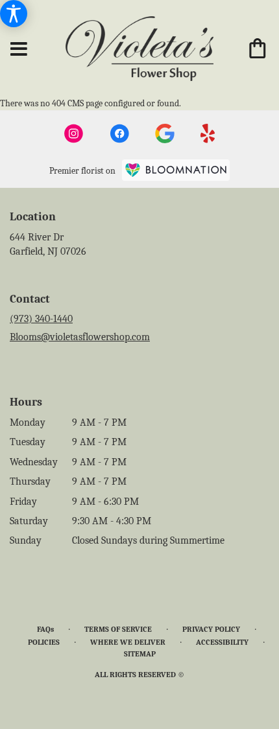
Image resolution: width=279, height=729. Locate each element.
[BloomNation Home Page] (176, 170)
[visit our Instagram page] (74, 133)
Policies (44, 642)
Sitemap (140, 653)
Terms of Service (118, 629)
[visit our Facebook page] (119, 133)
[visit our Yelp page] (208, 133)
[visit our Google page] (165, 133)
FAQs (45, 629)
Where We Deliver (127, 642)
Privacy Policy (211, 629)
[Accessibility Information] (13, 13)
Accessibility (222, 642)
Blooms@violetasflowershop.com (80, 337)
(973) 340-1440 (41, 319)
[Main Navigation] (19, 49)
